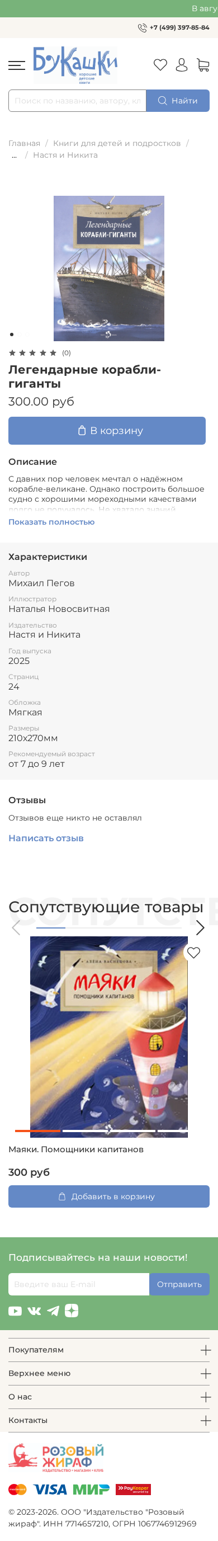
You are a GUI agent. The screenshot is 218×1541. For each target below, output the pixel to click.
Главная (24, 143)
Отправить (179, 1284)
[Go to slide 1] (11, 334)
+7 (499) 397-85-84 (180, 27)
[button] (16, 927)
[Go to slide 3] (27, 334)
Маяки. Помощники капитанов (76, 1149)
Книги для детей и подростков (117, 143)
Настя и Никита (65, 155)
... (14, 154)
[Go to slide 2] (19, 334)
